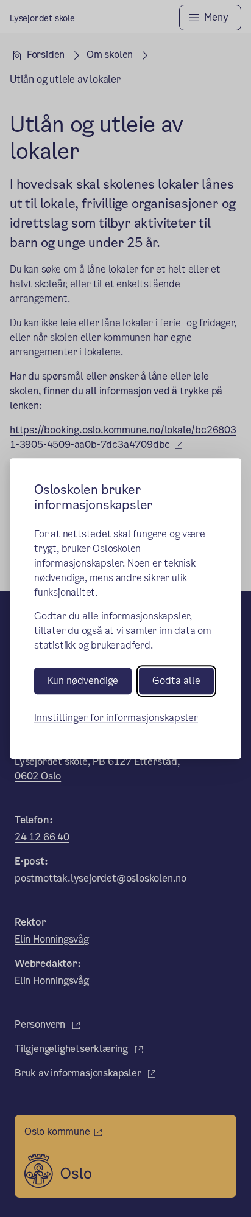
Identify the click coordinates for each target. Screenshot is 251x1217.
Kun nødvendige (83, 681)
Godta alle (176, 681)
